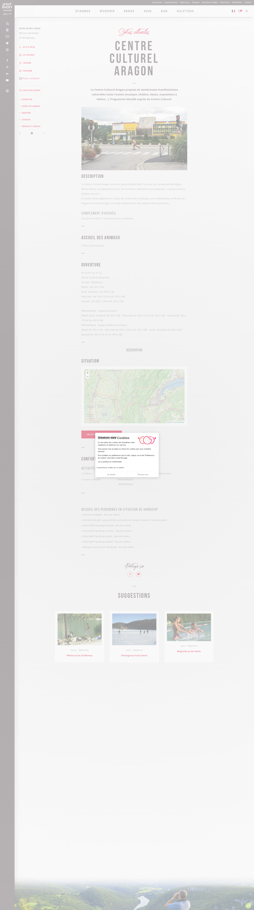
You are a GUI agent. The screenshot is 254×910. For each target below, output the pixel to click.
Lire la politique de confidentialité (110, 462)
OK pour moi (143, 474)
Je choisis (111, 474)
